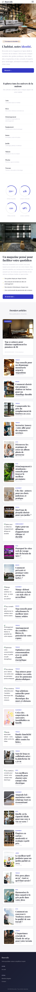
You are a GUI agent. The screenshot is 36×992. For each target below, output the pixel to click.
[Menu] (32, 1)
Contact (4, 981)
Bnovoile (7, 1)
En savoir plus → (10, 296)
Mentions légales (6, 978)
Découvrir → (8, 70)
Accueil (4, 969)
